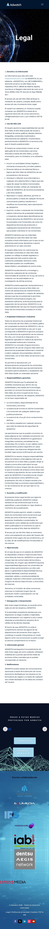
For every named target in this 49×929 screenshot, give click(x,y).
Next (45, 729)
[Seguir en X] (20, 921)
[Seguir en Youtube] (33, 921)
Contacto (25, 741)
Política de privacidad (20, 912)
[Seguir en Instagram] (29, 921)
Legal (8, 912)
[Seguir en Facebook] (15, 921)
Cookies (34, 912)
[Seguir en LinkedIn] (24, 921)
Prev (5, 729)
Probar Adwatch (23, 752)
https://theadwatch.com (15, 79)
